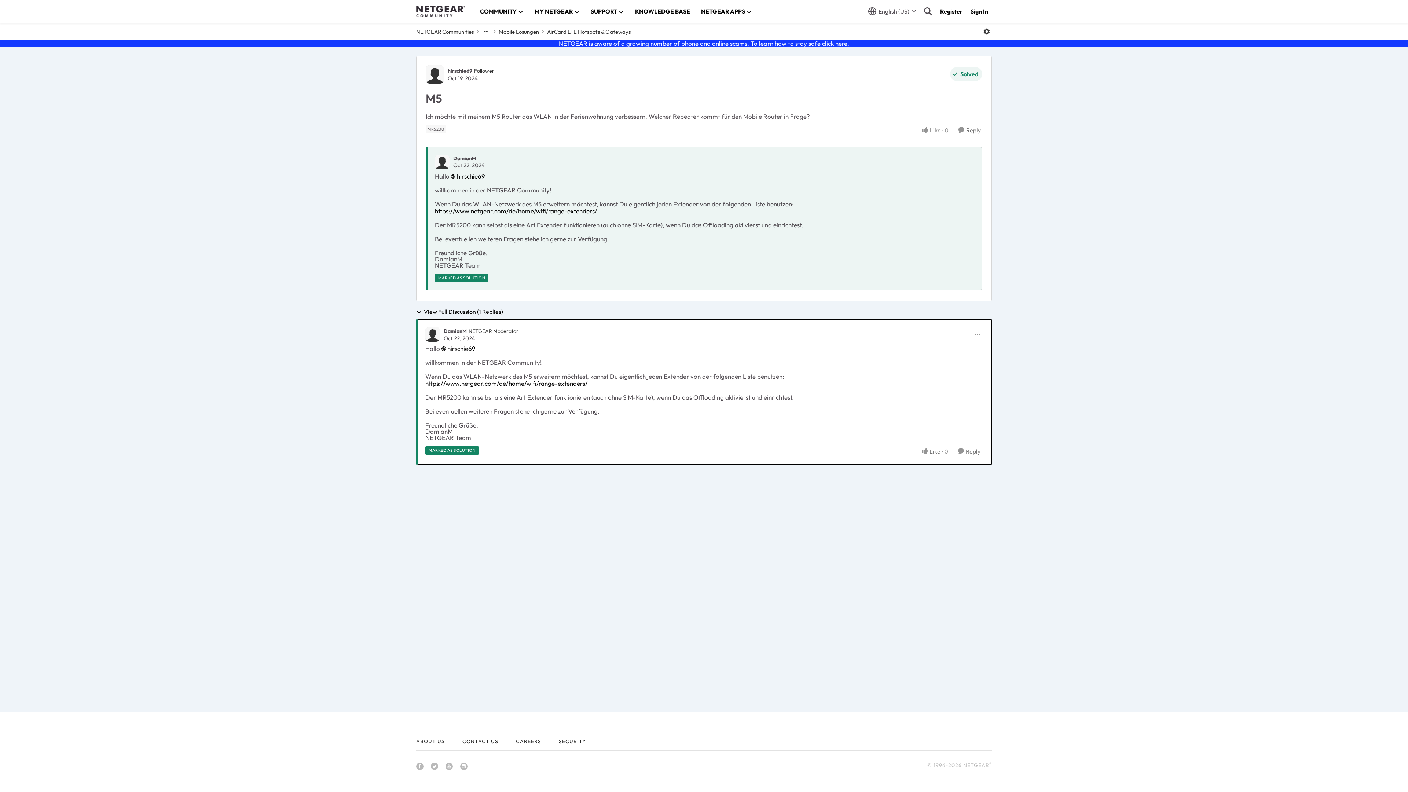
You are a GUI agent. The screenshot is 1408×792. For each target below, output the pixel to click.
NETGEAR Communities (445, 31)
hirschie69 (460, 70)
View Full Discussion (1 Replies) (463, 312)
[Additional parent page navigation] (486, 31)
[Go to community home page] (440, 11)
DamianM (464, 158)
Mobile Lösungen (519, 31)
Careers (528, 741)
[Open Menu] (987, 31)
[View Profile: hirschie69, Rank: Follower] (435, 74)
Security (572, 741)
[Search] (928, 11)
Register (951, 11)
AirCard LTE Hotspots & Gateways (589, 31)
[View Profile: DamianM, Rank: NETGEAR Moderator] (432, 334)
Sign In (979, 11)
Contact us (480, 741)
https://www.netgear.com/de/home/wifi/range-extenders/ (516, 211)
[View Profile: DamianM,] (442, 162)
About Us (430, 741)
